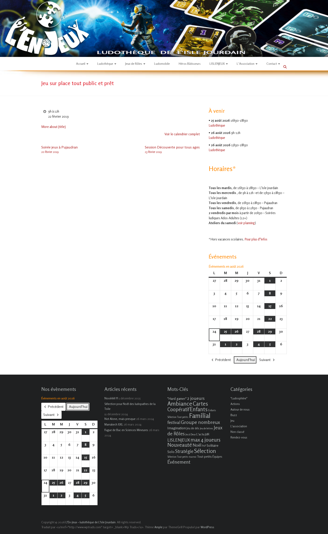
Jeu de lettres (206, 428)
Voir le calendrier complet (182, 134)
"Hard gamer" (177, 398)
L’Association (245, 63)
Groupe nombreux (200, 422)
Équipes (217, 456)
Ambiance (179, 403)
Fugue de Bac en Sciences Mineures (126, 430)
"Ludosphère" (238, 398)
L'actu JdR (202, 434)
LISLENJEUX (217, 63)
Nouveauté (179, 445)
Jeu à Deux (190, 434)
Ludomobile (162, 63)
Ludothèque (105, 63)
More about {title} (53, 127)
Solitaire (212, 445)
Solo (170, 451)
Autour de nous (240, 409)
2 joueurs (196, 398)
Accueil (80, 63)
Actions (235, 404)
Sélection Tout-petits (177, 456)
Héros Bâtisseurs (190, 63)
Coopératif (178, 409)
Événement (178, 462)
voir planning (246, 223)
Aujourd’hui (245, 359)
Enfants (199, 409)
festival (173, 422)
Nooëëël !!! (111, 398)
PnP (204, 445)
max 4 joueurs (205, 439)
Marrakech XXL (113, 424)
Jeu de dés (193, 428)
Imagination (176, 428)
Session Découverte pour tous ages (172, 149)
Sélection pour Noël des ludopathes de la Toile (130, 406)
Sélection (205, 450)
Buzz (233, 415)
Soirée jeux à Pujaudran (59, 149)
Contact (271, 63)
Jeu (232, 420)
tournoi (192, 456)
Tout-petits (204, 456)
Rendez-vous (238, 437)
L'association (238, 426)
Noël (197, 445)
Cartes (200, 403)
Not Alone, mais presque (119, 419)
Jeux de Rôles (133, 63)
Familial (199, 415)
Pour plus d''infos (256, 239)
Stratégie (184, 451)
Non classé (237, 432)
